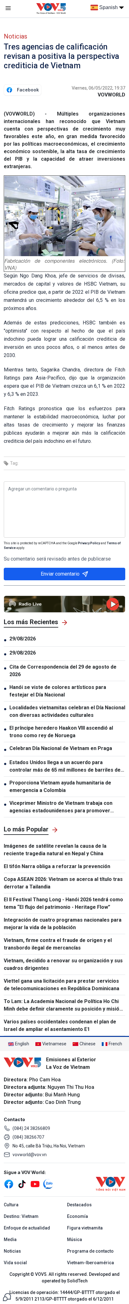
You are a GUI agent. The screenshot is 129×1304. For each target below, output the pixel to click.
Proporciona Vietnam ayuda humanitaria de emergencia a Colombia (60, 786)
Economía (77, 1216)
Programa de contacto (90, 1251)
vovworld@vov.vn (30, 1154)
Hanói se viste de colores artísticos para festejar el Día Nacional (57, 691)
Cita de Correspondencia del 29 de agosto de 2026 (62, 670)
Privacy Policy (89, 543)
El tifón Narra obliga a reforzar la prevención (57, 866)
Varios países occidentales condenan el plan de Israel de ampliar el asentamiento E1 (60, 1025)
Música (74, 1239)
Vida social (15, 1262)
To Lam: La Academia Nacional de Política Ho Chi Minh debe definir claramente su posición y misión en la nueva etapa (63, 1005)
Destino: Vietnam (21, 1216)
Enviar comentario (60, 574)
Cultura (11, 1204)
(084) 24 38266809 (31, 1128)
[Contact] (7, 1297)
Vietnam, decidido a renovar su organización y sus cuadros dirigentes (63, 964)
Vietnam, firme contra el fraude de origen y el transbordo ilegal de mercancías (58, 944)
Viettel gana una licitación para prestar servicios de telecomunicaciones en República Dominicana (61, 984)
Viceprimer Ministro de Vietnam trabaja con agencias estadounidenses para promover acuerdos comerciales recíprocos (60, 807)
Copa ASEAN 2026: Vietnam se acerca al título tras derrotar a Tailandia (63, 883)
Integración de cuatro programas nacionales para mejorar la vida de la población (62, 923)
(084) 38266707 (28, 1137)
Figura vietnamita (85, 1227)
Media (10, 1239)
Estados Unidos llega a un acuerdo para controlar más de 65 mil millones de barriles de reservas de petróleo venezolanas (65, 766)
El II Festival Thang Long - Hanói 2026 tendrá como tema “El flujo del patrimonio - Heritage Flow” (63, 903)
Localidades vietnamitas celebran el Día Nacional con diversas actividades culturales (67, 711)
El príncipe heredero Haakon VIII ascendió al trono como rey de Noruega (61, 731)
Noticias (15, 36)
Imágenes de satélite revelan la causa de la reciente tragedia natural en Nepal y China (55, 849)
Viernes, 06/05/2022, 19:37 (98, 88)
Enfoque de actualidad (27, 1227)
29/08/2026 (22, 639)
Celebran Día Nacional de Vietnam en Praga (61, 748)
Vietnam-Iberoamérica (90, 1262)
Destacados (79, 1204)
